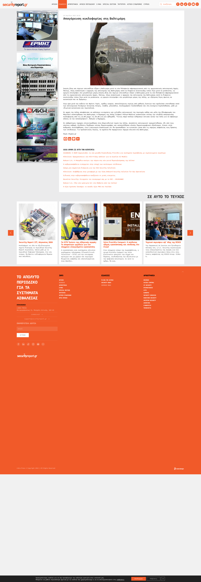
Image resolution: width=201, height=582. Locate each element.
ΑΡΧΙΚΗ (54, 4)
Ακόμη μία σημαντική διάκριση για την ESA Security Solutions (89, 168)
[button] (11, 233)
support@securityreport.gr (35, 319)
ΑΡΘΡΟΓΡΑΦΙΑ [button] (73, 4)
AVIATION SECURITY (150, 300)
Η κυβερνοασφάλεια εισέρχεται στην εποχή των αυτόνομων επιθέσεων (92, 164)
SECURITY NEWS (106, 283)
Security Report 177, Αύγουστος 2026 (36, 242)
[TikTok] (185, 4)
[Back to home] (15, 4)
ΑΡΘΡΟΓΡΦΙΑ (63, 285)
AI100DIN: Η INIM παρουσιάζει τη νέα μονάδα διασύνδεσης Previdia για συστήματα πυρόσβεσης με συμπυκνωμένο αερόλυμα (114, 153)
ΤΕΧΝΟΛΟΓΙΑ (147, 308)
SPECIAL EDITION (109, 4)
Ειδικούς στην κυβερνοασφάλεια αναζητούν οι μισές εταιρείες (89, 175)
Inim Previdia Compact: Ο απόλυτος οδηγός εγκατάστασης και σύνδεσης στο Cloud (121, 244)
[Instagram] (189, 4)
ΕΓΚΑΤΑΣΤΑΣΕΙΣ (148, 288)
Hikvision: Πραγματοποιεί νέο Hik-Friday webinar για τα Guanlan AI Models (95, 157)
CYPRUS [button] (146, 4)
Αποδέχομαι (138, 579)
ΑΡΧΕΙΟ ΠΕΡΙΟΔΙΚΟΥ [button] (87, 4)
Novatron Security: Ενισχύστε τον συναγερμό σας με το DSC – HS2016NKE (93, 179)
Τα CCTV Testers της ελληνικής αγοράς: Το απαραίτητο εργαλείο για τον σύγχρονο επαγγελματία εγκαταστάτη (79, 244)
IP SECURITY (148, 285)
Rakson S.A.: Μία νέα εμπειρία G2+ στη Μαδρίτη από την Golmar (90, 183)
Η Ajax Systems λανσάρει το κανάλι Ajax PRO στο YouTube (87, 187)
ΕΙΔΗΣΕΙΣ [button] (62, 4)
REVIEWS (146, 280)
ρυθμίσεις (120, 580)
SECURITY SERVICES (150, 295)
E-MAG (99, 4)
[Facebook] (178, 4)
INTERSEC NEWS (106, 285)
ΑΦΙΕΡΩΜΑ (147, 303)
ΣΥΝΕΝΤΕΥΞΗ (147, 305)
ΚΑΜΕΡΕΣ (146, 293)
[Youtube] (193, 4)
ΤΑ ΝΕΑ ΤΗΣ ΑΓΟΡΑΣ (107, 280)
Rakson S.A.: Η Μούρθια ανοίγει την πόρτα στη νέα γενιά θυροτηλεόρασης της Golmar (99, 160)
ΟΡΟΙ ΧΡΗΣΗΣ (63, 298)
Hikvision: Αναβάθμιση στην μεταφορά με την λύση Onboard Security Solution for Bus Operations (104, 172)
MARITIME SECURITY (150, 298)
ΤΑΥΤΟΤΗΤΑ (121, 4)
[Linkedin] (181, 4)
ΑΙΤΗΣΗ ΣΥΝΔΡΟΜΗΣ (134, 4)
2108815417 (35, 314)
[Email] (43, 344)
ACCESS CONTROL (149, 283)
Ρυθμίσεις (153, 579)
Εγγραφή (23, 335)
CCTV (145, 290)
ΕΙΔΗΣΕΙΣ (62, 283)
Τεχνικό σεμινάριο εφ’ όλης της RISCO (163, 242)
